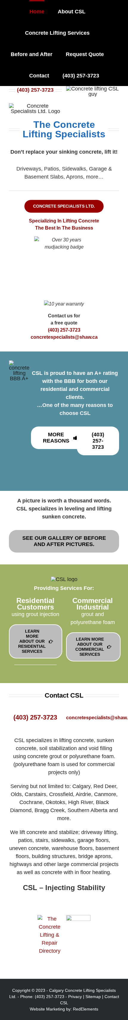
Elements (89, 1009)
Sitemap (93, 996)
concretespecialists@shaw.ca (64, 337)
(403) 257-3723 (35, 90)
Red (77, 1009)
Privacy (75, 996)
